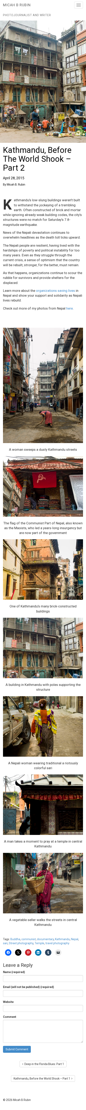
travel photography (57, 943)
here (69, 308)
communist (28, 939)
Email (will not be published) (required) (28, 987)
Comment (9, 1016)
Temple (39, 943)
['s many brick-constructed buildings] (43, 569)
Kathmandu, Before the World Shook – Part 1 (42, 1078)
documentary (45, 939)
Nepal (74, 939)
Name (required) (14, 972)
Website (8, 1002)
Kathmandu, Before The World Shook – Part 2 (37, 159)
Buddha (15, 939)
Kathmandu (62, 939)
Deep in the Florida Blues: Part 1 (43, 1064)
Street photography (21, 943)
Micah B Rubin (17, 5)
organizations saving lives (55, 291)
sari (5, 943)
